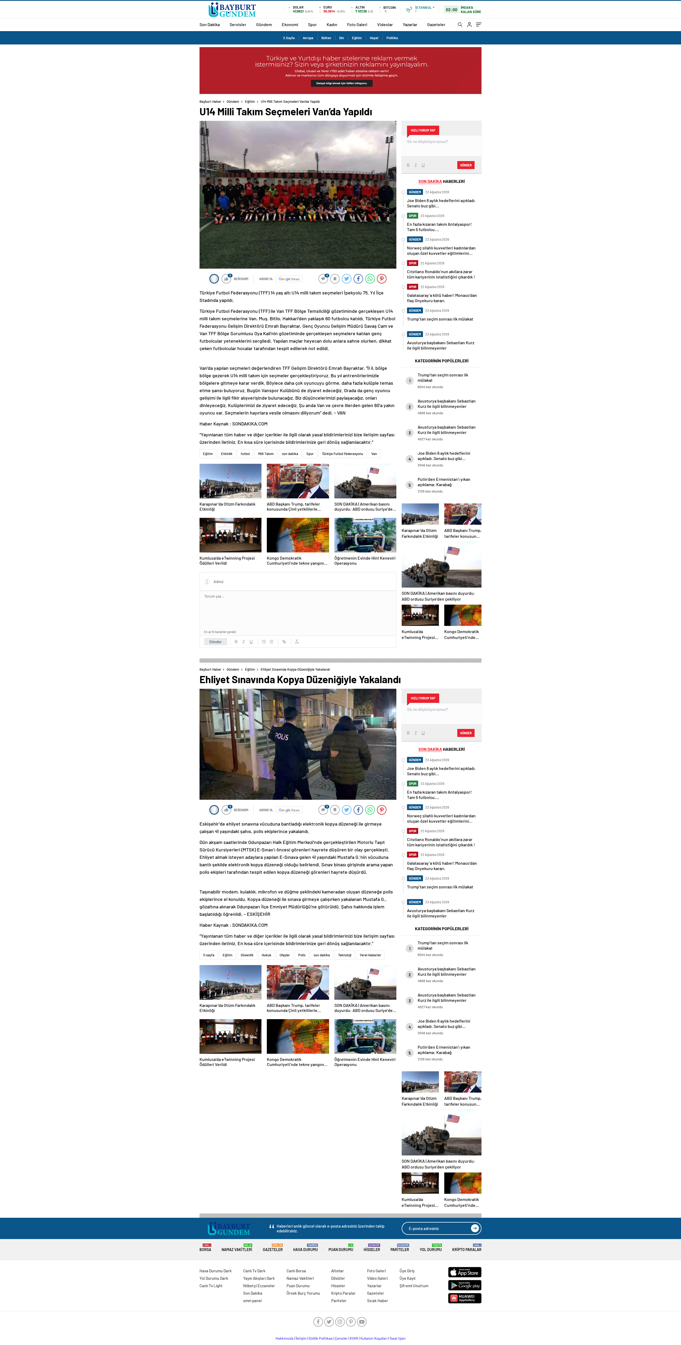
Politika (392, 38)
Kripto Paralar (466, 1248)
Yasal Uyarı (397, 1338)
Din (341, 38)
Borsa (205, 1248)
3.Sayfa (289, 38)
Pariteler (400, 1248)
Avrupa (308, 38)
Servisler (238, 24)
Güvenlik (247, 955)
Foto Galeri (357, 24)
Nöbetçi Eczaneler (259, 1285)
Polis (301, 955)
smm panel (252, 1300)
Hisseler (372, 1248)
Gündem (264, 24)
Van (374, 454)
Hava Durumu (305, 1248)
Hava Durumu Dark (216, 1270)
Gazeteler (436, 24)
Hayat (374, 38)
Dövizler (338, 1278)
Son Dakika (210, 24)
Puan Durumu (341, 1248)
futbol (245, 454)
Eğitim (357, 38)
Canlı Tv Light (211, 1285)
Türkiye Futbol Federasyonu (342, 454)
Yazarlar (410, 24)
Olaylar (285, 955)
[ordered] (264, 641)
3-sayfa (208, 955)
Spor (312, 24)
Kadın (332, 24)
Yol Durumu (431, 1248)
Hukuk (266, 955)
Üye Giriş (407, 1270)
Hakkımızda (284, 1338)
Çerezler (341, 1338)
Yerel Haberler (370, 955)
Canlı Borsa (296, 1270)
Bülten (326, 38)
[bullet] (271, 641)
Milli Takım (266, 454)
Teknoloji (344, 955)
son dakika (290, 454)
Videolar (385, 24)
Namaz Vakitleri (237, 1248)
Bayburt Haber (210, 101)
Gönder (215, 641)
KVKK (354, 1338)
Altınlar (337, 1270)
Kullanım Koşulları (373, 1338)
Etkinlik (226, 454)
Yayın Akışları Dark (259, 1278)
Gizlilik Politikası (321, 1338)
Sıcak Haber (377, 1300)
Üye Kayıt (408, 1278)
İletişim (301, 1338)
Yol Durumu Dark (214, 1278)
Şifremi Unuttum (414, 1285)
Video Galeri (377, 1278)
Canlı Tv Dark (254, 1270)
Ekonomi (290, 24)
